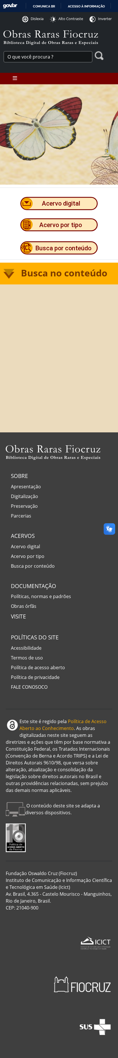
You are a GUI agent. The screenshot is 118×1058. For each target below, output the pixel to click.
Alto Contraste (70, 18)
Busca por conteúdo (33, 566)
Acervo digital (25, 546)
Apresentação (26, 486)
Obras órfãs (23, 606)
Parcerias (21, 516)
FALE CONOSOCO (29, 687)
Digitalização (24, 496)
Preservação (24, 506)
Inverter (105, 18)
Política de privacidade (35, 677)
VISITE (18, 616)
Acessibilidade (26, 648)
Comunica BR (44, 6)
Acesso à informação (86, 6)
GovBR (10, 6)
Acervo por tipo (27, 556)
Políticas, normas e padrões (41, 596)
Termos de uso (27, 658)
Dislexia (37, 18)
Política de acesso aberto (38, 667)
